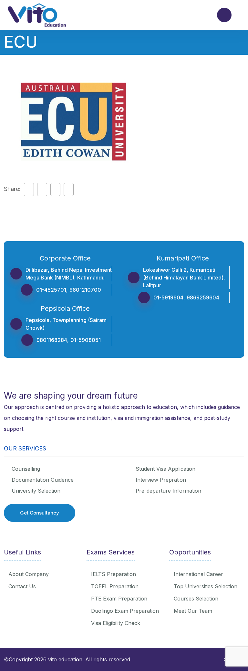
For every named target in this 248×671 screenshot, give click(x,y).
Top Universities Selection (205, 586)
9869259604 (203, 297)
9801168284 (51, 340)
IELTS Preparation (113, 574)
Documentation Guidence (43, 480)
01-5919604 (168, 297)
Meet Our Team (193, 611)
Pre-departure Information (168, 490)
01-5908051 (85, 340)
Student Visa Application (165, 469)
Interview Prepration (161, 480)
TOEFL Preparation (115, 586)
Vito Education (65, 659)
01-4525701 (51, 290)
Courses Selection (196, 598)
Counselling (26, 469)
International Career (198, 574)
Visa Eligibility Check (115, 623)
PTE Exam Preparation (119, 598)
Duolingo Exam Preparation (125, 611)
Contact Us (22, 586)
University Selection (36, 490)
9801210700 (85, 290)
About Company (28, 574)
